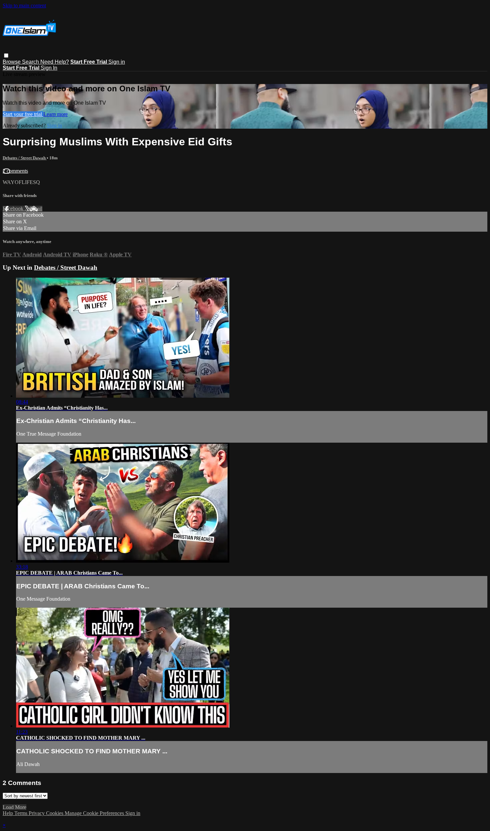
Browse (12, 62)
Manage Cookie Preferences (95, 813)
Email (36, 208)
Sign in (116, 62)
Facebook (14, 208)
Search (31, 62)
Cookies (55, 813)
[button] (6, 55)
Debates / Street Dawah (25, 157)
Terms (21, 813)
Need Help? (54, 62)
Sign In (49, 68)
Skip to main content (24, 5)
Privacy (37, 813)
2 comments (15, 171)
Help (8, 813)
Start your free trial (23, 114)
